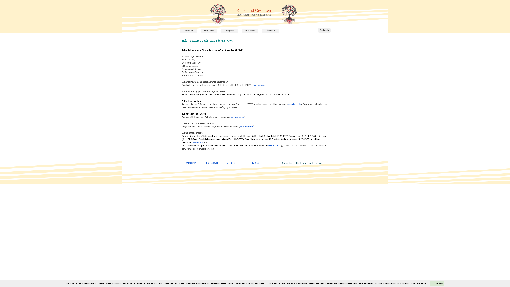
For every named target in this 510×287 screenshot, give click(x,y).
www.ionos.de (259, 85)
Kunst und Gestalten (253, 10)
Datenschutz (212, 163)
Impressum (191, 163)
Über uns (271, 30)
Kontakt (255, 163)
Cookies (231, 163)
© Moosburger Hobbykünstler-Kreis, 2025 (302, 163)
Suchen (323, 30)
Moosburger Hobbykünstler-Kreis (254, 14)
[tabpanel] (255, 98)
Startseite (188, 30)
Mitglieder (209, 30)
